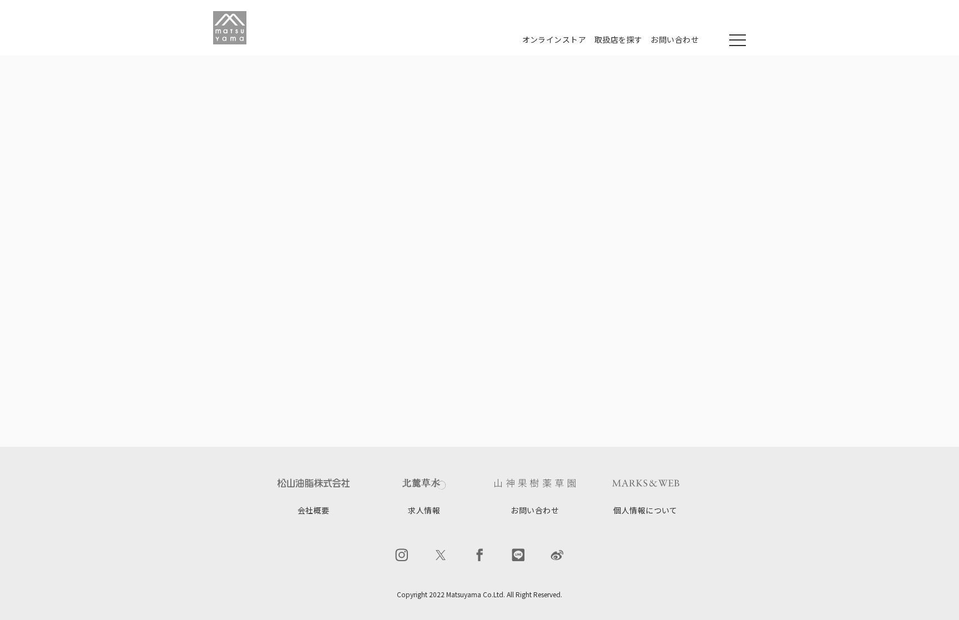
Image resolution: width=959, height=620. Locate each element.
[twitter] (440, 555)
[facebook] (479, 555)
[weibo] (557, 555)
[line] (518, 555)
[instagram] (401, 555)
